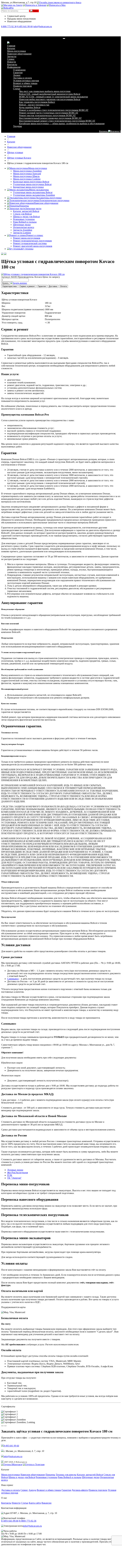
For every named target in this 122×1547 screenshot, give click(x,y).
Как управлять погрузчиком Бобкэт (37, 102)
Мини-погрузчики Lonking (26, 179)
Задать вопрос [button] (20, 283)
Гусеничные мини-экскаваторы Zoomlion (34, 195)
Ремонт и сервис (34, 235)
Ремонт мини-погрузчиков (26, 238)
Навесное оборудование (19, 53)
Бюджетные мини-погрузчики (28, 187)
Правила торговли (22, 86)
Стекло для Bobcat (22, 214)
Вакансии (46, 1503)
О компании (19, 70)
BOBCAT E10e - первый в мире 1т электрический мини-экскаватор (53, 96)
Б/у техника (27, 248)
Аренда (32, 1490)
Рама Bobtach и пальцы (25, 222)
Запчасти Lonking (22, 232)
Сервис (11, 59)
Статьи (16, 88)
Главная (11, 45)
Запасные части (33, 208)
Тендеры (17, 126)
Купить (5, 283)
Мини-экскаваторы (39, 189)
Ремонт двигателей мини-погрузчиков (32, 246)
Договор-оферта (80, 1490)
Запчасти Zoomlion (22, 230)
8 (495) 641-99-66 (9, 1521)
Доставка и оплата (22, 78)
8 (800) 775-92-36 (27, 1521)
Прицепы (24, 206)
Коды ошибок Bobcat (29, 107)
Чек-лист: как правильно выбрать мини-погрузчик (45, 91)
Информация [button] (13, 67)
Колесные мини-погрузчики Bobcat (31, 181)
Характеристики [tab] (9, 286)
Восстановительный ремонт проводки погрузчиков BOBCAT (50, 118)
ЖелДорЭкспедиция (17, 1172)
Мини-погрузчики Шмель (26, 176)
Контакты (12, 64)
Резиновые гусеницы (24, 219)
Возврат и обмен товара (25, 83)
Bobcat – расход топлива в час (34, 104)
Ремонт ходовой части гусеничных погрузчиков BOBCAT (48, 113)
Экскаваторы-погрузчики (49, 198)
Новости (11, 62)
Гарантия (17, 72)
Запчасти (11, 56)
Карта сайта (35, 1503)
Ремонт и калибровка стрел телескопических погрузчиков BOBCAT (53, 110)
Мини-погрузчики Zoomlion (27, 171)
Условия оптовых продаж (26, 80)
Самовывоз (13, 978)
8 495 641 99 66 (25, 26)
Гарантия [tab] (42, 286)
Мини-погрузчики (16, 51)
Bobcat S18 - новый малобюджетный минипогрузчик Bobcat (49, 94)
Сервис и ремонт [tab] (27, 286)
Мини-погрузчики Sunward (27, 173)
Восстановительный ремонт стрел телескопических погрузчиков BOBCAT (57, 121)
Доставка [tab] (53, 286)
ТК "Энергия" (14, 1178)
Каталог (11, 48)
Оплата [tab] (63, 286)
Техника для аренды (66, 1474)
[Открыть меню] (64, 38)
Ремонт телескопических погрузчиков (32, 240)
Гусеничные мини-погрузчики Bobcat (32, 184)
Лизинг (17, 75)
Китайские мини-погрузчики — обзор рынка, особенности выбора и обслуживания (61, 123)
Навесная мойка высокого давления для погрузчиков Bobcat (49, 99)
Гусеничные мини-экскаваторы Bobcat (32, 192)
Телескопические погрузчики (54, 200)
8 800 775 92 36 (9, 26)
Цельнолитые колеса (23, 227)
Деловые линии (15, 1170)
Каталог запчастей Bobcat (26, 211)
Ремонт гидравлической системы (30, 243)
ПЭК (9, 1175)
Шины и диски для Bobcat (26, 216)
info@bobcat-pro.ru (42, 26)
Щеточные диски (22, 224)
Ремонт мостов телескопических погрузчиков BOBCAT (47, 115)
